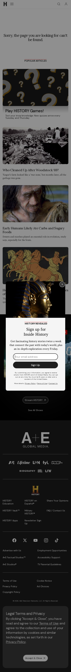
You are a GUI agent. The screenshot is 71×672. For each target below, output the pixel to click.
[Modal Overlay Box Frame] (35, 336)
